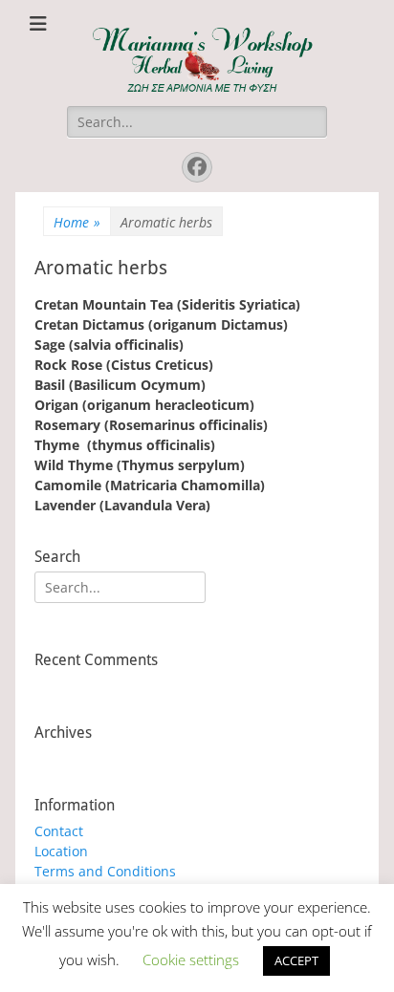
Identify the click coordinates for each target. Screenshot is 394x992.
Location (61, 851)
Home (77, 222)
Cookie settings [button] (190, 959)
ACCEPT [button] (296, 960)
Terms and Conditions (105, 871)
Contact (58, 831)
